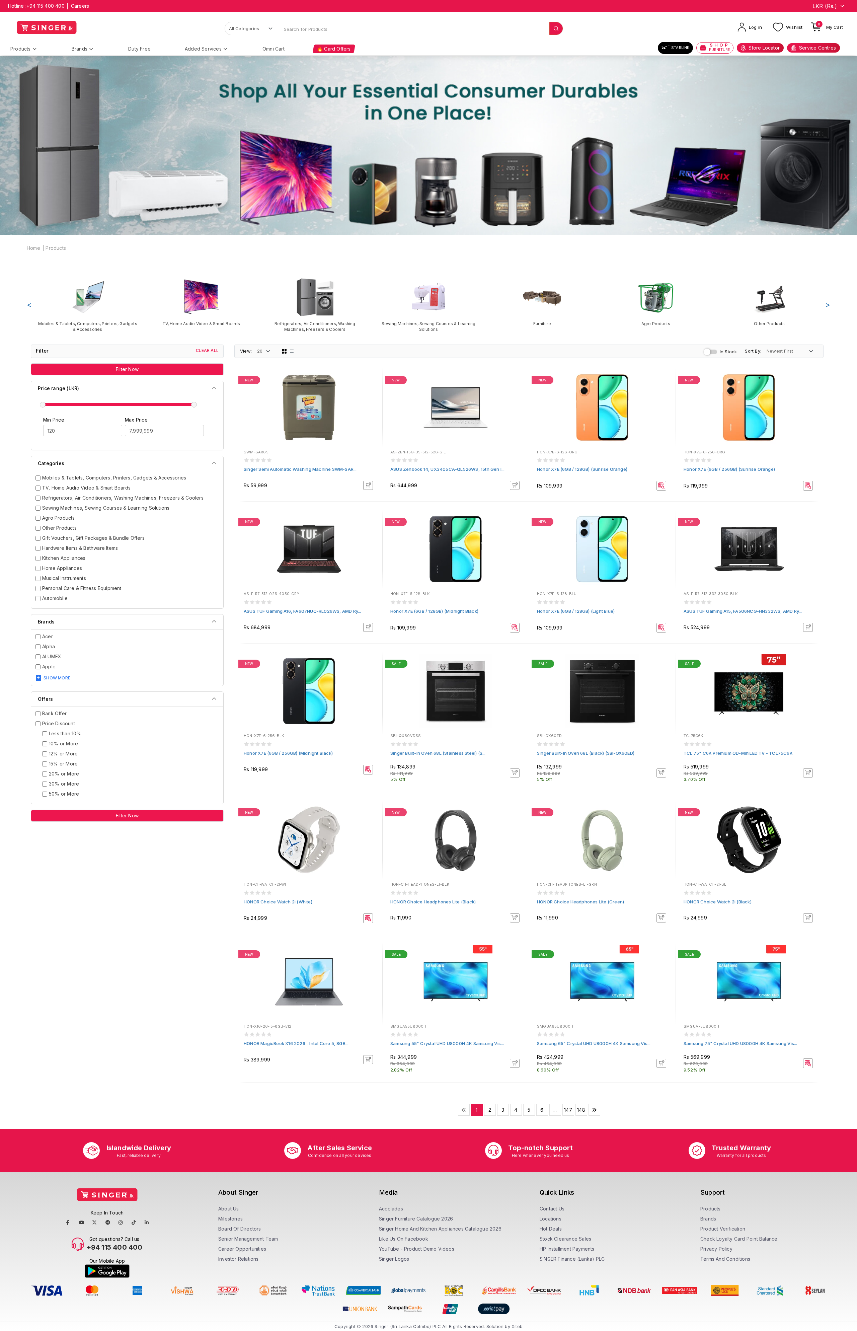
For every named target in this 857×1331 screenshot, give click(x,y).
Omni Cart (273, 49)
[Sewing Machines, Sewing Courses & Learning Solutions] (428, 305)
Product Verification (722, 1229)
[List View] (292, 351)
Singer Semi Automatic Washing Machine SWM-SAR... (300, 469)
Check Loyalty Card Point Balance (738, 1239)
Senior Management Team (248, 1239)
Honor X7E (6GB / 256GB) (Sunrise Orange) (729, 469)
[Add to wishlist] (372, 381)
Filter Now (127, 369)
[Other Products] (769, 302)
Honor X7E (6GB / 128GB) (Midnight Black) (434, 611)
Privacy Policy (716, 1249)
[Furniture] (542, 302)
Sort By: (753, 351)
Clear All (207, 350)
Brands (79, 49)
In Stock (728, 351)
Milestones (230, 1219)
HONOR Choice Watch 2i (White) (278, 901)
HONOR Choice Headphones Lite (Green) (580, 901)
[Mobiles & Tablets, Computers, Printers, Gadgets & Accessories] (87, 305)
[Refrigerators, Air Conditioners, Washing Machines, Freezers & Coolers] (314, 305)
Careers (80, 6)
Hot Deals (551, 1229)
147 (568, 1110)
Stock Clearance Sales (565, 1239)
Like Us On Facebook (403, 1239)
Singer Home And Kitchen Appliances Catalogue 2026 (440, 1229)
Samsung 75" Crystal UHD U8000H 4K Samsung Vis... (740, 1043)
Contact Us (552, 1208)
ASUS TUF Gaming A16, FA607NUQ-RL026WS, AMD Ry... (302, 611)
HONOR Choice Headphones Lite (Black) (433, 901)
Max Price (136, 420)
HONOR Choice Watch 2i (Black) (718, 901)
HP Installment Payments (567, 1249)
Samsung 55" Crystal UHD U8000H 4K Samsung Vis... (447, 1043)
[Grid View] (284, 351)
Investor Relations (238, 1259)
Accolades (391, 1208)
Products (20, 49)
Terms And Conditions (725, 1259)
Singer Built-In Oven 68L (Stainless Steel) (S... (438, 753)
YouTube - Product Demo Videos (416, 1249)
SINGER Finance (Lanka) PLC (572, 1259)
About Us (228, 1208)
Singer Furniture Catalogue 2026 (416, 1219)
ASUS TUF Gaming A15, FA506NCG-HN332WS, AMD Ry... (743, 611)
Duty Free (139, 49)
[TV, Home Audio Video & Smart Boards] (201, 302)
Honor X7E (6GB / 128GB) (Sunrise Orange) (582, 469)
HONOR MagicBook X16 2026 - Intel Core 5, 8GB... (296, 1043)
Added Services (203, 49)
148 (581, 1110)
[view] (372, 399)
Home (33, 248)
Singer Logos (394, 1259)
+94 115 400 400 (45, 6)
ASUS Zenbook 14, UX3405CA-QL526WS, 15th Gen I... (447, 469)
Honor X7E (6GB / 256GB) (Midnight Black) (288, 753)
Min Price (53, 420)
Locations (550, 1219)
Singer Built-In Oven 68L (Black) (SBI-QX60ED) (585, 753)
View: (246, 351)
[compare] (372, 390)
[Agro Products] (655, 302)
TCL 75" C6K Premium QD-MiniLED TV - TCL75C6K (738, 753)
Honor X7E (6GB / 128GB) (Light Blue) (576, 611)
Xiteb (517, 1326)
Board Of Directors (239, 1229)
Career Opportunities (242, 1249)
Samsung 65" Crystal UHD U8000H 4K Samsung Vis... (594, 1043)
